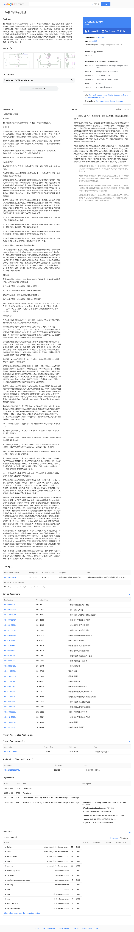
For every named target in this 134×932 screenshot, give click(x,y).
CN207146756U (10, 691)
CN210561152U (10, 702)
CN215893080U (10, 712)
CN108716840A (10, 620)
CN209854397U (10, 605)
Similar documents (115, 95)
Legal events (103, 95)
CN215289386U (10, 645)
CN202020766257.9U (12, 752)
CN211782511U (10, 681)
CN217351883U (10, 707)
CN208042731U (10, 625)
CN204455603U (10, 671)
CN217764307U (10, 697)
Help (97, 928)
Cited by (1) (93, 95)
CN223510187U (10, 727)
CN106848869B (10, 610)
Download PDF (93, 31)
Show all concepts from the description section (22, 913)
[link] (8, 847)
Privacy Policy (87, 928)
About (37, 928)
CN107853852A (10, 676)
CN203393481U (10, 666)
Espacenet (100, 101)
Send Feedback (49, 928)
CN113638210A (10, 577)
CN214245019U (10, 717)
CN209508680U (10, 651)
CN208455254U (10, 656)
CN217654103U (10, 722)
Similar (122, 31)
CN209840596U (10, 686)
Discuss (119, 101)
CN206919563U (10, 630)
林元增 (94, 41)
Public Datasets (64, 928)
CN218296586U (10, 661)
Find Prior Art (110, 31)
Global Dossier (110, 101)
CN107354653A (10, 615)
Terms (76, 928)
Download (114, 838)
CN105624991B (10, 635)
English (101, 37)
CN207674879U (10, 640)
